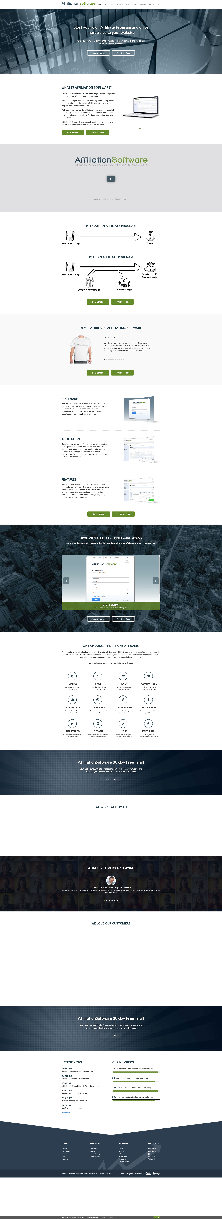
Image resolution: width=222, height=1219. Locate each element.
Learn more (109, 1217)
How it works (66, 1151)
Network (92, 1151)
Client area (65, 1159)
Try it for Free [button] (124, 53)
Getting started (123, 1156)
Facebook (153, 1148)
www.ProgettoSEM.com (119, 887)
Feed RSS (153, 1159)
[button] (159, 4)
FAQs (120, 1154)
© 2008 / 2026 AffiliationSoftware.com (86, 1173)
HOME (100, 4)
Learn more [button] (98, 53)
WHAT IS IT (109, 4)
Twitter (152, 1154)
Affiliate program (95, 1156)
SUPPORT (152, 4)
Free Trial (64, 1154)
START (135, 4)
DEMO (128, 4)
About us (121, 1151)
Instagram (153, 1151)
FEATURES (119, 4)
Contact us (122, 1148)
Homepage (65, 1148)
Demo (63, 1156)
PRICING (143, 4)
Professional (93, 1148)
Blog (91, 1159)
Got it (157, 1217)
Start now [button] (111, 779)
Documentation (123, 1159)
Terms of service (124, 1161)
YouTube (152, 1156)
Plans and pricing (95, 1154)
